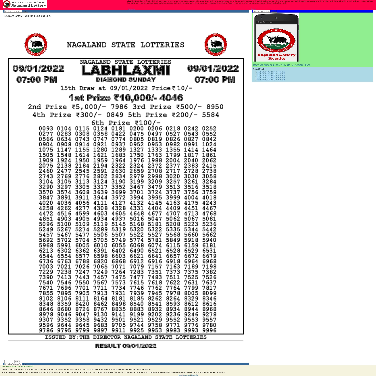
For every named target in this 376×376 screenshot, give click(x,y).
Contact (253, 9)
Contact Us (194, 375)
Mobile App (131, 9)
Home (6, 9)
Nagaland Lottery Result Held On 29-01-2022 (271, 80)
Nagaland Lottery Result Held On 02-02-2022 (271, 72)
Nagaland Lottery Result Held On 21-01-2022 (271, 76)
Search (25, 11)
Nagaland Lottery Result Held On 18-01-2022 (271, 74)
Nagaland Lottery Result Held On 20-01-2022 (271, 78)
